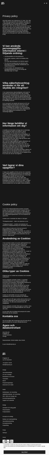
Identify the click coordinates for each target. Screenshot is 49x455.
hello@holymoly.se (11, 343)
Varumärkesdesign (7, 371)
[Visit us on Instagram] (12, 440)
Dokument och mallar (8, 383)
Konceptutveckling (7, 422)
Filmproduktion (6, 408)
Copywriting (6, 424)
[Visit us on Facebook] (4, 440)
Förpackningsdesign (8, 381)
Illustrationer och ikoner (9, 375)
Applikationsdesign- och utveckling (12, 393)
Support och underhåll (8, 399)
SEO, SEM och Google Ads (10, 395)
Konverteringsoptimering (9, 397)
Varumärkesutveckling (8, 420)
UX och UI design (7, 373)
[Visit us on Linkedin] (8, 440)
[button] (2, 3)
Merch (4, 379)
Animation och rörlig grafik (9, 406)
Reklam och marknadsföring (10, 418)
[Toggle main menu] (46, 3)
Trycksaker (5, 377)
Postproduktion (6, 410)
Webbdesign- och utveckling (10, 391)
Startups (5, 431)
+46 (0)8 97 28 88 (7, 361)
